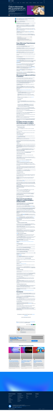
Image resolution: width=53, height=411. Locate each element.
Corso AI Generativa (19, 396)
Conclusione (18, 40)
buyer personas (30, 303)
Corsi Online (19, 401)
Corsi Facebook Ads (19, 400)
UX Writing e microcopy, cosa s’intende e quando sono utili (26, 89)
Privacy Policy (35, 339)
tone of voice (31, 206)
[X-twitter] (17, 407)
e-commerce (22, 18)
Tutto (13, 2)
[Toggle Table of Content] (30, 37)
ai (25, 210)
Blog (26, 395)
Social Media (23, 2)
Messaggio (28, 383)
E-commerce (41, 2)
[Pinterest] (18, 407)
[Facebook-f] (16, 407)
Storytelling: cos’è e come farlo (23, 263)
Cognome (37, 374)
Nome (27, 374)
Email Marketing (34, 2)
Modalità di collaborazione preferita (39, 376)
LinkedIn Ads (10, 400)
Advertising (30, 2)
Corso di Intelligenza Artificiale (20, 395)
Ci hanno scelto (36, 396)
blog (33, 29)
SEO (20, 2)
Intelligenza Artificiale (11, 395)
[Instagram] (14, 407)
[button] (15, 18)
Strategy (18, 2)
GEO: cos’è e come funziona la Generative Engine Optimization (14, 361)
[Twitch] (19, 407)
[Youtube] (15, 407)
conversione (17, 61)
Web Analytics (10, 401)
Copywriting (27, 2)
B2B (17, 233)
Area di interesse (28, 376)
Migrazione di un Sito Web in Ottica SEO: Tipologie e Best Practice (38, 361)
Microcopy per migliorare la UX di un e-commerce (21, 38)
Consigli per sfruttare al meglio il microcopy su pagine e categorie (23, 39)
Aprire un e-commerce (18, 63)
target (29, 31)
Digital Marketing (10, 396)
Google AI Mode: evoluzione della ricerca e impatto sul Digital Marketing (26, 361)
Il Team (36, 395)
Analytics (38, 2)
